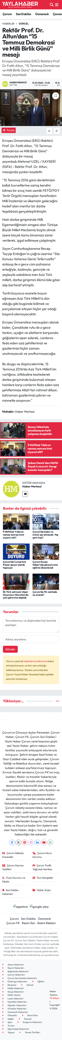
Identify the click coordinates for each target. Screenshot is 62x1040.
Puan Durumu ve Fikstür (13, 879)
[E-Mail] (25, 494)
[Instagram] (31, 842)
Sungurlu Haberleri (32, 1022)
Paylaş (10, 130)
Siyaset (28, 1018)
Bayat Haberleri (15, 967)
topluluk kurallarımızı (36, 661)
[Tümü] (57, 701)
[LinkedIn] (37, 842)
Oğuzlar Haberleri (16, 1005)
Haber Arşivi (44, 890)
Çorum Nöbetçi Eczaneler (13, 855)
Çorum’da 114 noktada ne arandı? (45, 593)
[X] (18, 842)
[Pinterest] (25, 842)
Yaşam (10, 1032)
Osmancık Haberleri (17, 1012)
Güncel (24, 23)
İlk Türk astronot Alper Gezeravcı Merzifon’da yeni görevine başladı (15, 594)
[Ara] (52, 4)
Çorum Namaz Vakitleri (13, 867)
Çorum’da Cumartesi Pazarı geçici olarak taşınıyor (14, 564)
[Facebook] (12, 842)
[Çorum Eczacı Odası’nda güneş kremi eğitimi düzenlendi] (46, 551)
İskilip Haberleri (15, 988)
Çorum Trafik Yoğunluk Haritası (42, 867)
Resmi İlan (28, 923)
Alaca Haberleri (15, 964)
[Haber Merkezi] (11, 488)
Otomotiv (12, 1015)
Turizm (10, 1025)
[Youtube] (44, 842)
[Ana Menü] (56, 4)
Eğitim (40, 981)
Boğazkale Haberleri (18, 971)
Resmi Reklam (46, 923)
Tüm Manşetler (45, 877)
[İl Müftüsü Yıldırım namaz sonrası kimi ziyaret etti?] (16, 521)
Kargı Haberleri (15, 991)
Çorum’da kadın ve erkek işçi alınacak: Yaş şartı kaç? (45, 534)
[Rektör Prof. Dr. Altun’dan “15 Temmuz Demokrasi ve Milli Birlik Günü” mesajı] (31, 107)
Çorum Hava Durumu (42, 855)
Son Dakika (23, 14)
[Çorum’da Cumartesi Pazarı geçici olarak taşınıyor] (16, 551)
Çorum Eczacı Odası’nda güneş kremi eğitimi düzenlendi (45, 564)
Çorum (7, 14)
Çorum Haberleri (16, 974)
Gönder (10, 649)
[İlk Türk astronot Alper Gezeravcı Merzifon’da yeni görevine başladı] (16, 581)
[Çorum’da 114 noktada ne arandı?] (46, 581)
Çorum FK (13, 923)
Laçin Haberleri (15, 998)
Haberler (8, 23)
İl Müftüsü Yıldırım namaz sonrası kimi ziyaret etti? (13, 534)
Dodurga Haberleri (17, 981)
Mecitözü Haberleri (17, 1001)
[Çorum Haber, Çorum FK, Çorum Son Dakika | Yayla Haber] (20, 5)
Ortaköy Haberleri (17, 1008)
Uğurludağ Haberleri (18, 1028)
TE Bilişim (54, 998)
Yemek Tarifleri (32, 1032)
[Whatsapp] (50, 842)
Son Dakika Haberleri (10, 892)
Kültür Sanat (13, 995)
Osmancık (42, 14)
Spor (9, 1022)
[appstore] (20, 907)
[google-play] (39, 907)
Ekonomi (11, 985)
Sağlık (10, 1018)
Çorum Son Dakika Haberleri (22, 978)
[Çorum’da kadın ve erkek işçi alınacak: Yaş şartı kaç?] (46, 521)
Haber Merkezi (32, 486)
